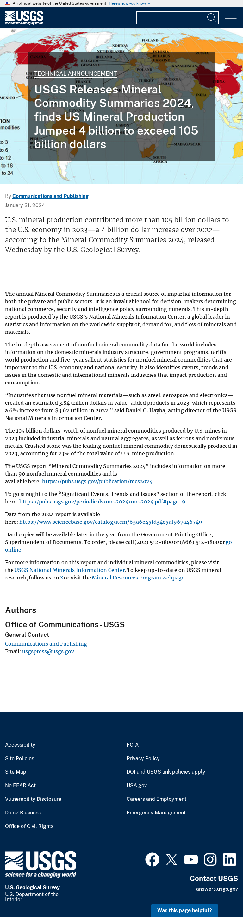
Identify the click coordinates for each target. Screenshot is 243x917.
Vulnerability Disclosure (33, 799)
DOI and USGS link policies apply (166, 772)
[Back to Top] (220, 894)
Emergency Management (156, 813)
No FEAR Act (20, 785)
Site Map (15, 772)
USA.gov (137, 785)
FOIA (133, 745)
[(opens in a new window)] (152, 858)
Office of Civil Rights (29, 826)
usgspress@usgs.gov (48, 651)
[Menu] (231, 18)
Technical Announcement (75, 73)
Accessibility (20, 745)
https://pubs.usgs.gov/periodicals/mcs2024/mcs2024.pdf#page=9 (102, 501)
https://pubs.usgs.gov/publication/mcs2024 (97, 481)
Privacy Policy (143, 759)
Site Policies (19, 759)
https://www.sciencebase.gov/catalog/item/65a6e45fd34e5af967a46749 (110, 522)
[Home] (24, 23)
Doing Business (23, 813)
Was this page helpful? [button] (184, 911)
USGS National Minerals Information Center (69, 570)
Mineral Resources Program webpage (138, 577)
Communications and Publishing (50, 196)
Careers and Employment (156, 799)
